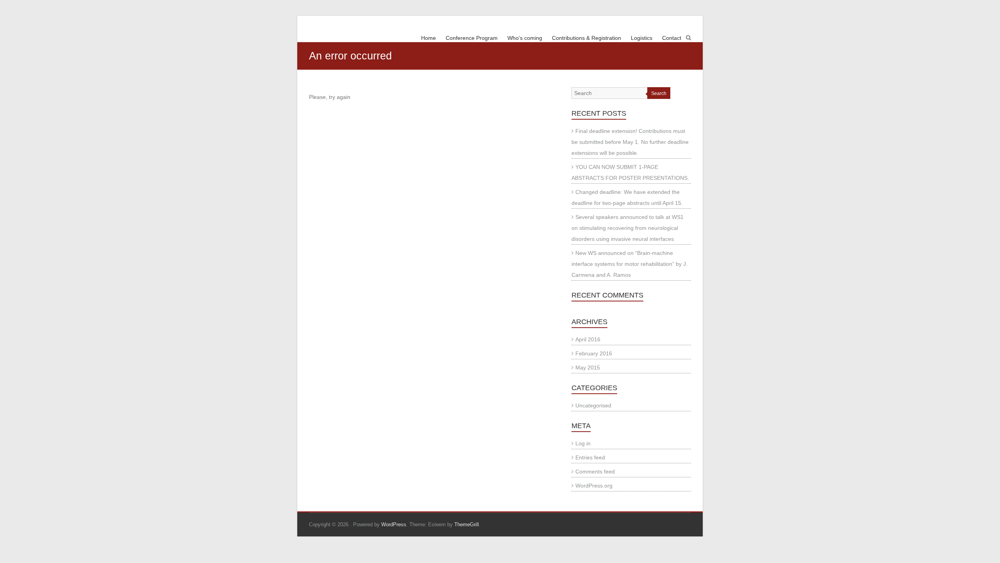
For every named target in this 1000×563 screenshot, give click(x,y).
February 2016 (593, 353)
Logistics (641, 38)
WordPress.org (593, 485)
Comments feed (595, 471)
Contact (671, 38)
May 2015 (587, 367)
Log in (583, 443)
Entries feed (590, 457)
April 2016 (587, 339)
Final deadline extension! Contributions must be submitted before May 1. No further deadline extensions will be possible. (630, 142)
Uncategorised (593, 405)
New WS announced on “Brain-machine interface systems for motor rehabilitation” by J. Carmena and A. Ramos (629, 264)
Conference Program (472, 38)
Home (428, 38)
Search (658, 93)
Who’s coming (524, 38)
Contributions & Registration (586, 38)
